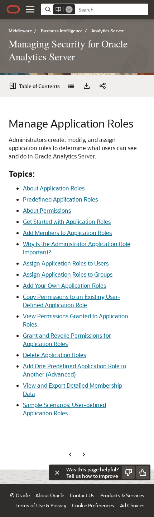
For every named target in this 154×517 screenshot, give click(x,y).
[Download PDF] (86, 85)
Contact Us (82, 495)
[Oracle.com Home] (13, 9)
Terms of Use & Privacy (40, 505)
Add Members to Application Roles (67, 232)
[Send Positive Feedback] (142, 472)
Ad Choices (132, 505)
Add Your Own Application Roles (64, 285)
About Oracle (49, 495)
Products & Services (122, 495)
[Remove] (69, 9)
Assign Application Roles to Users (66, 263)
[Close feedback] (56, 472)
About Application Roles (54, 188)
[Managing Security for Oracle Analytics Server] (70, 85)
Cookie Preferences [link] (93, 505)
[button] (30, 9)
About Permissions (47, 210)
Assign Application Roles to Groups (67, 274)
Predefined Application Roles (60, 199)
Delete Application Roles (54, 355)
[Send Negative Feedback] (128, 472)
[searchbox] (111, 10)
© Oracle (20, 495)
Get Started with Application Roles (67, 221)
